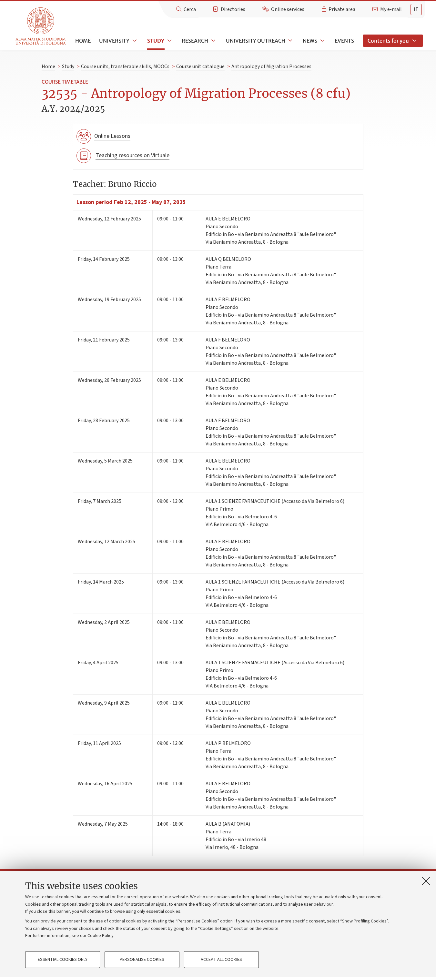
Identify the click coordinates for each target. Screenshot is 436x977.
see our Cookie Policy (93, 935)
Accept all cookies (221, 959)
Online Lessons (112, 136)
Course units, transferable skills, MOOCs (125, 66)
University (114, 40)
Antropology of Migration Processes (271, 66)
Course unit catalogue (200, 66)
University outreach (255, 40)
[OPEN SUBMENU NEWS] (321, 41)
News (310, 40)
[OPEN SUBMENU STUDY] (168, 41)
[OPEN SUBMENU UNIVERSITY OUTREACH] (289, 41)
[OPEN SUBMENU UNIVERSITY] (133, 41)
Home (83, 40)
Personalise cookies (142, 959)
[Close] (426, 881)
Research (195, 40)
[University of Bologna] (41, 26)
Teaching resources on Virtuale (132, 155)
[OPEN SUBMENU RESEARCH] (212, 41)
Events (344, 40)
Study (155, 40)
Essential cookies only (62, 959)
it (416, 9)
